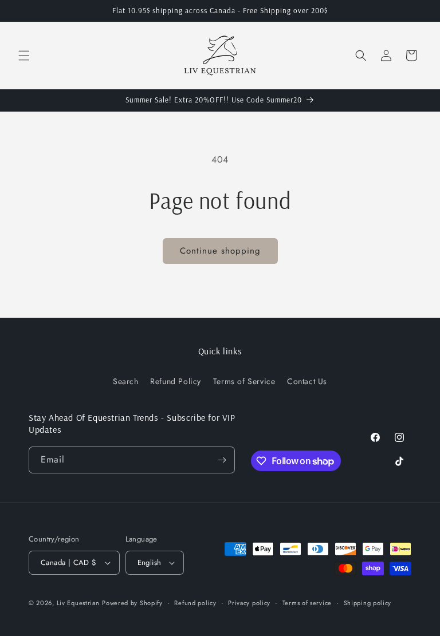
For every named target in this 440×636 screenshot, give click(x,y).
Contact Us (307, 381)
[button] (24, 55)
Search (126, 381)
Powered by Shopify (132, 602)
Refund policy (195, 602)
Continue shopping (220, 250)
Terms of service (307, 602)
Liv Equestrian (78, 602)
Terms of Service (244, 381)
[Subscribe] (221, 460)
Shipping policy (368, 602)
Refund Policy (175, 381)
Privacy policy (249, 602)
